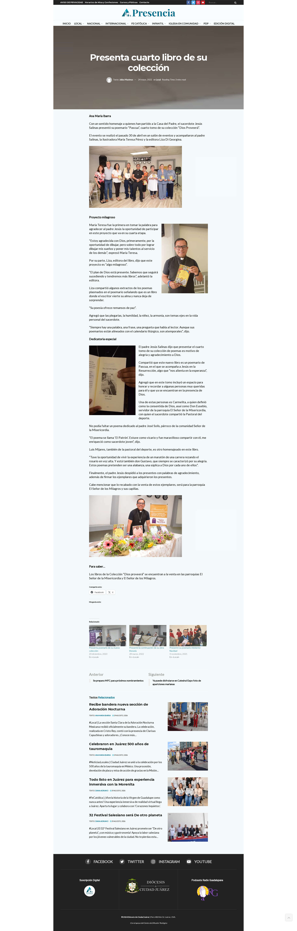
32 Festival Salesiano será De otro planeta (125, 815)
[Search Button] (235, 2)
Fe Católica (139, 23)
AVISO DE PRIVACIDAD (71, 2)
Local (78, 23)
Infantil (158, 23)
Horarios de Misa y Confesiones (101, 2)
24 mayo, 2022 (145, 79)
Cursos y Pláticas (129, 2)
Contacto (144, 2)
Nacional (93, 23)
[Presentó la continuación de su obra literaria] (147, 635)
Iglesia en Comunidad (183, 23)
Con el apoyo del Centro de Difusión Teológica (148, 923)
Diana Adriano (101, 791)
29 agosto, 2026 (121, 715)
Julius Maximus (126, 79)
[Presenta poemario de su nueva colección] (107, 635)
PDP (206, 23)
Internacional (115, 23)
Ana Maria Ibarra (103, 715)
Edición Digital (224, 23)
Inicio (67, 23)
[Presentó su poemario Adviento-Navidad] (188, 635)
